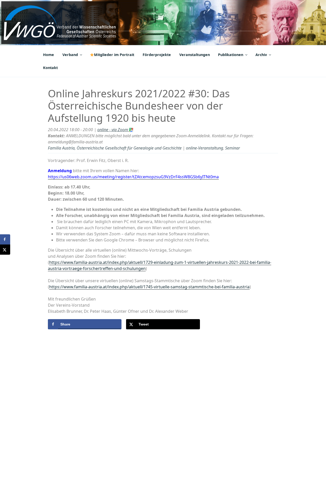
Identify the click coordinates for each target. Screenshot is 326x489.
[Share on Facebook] (5, 239)
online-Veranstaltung (204, 148)
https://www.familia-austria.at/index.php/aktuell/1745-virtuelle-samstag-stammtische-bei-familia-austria (149, 287)
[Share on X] (5, 249)
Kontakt (50, 67)
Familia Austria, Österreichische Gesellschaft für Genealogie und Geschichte (115, 148)
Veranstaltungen (194, 54)
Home (48, 54)
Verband (70, 54)
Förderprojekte (157, 54)
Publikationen (230, 54)
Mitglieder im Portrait (114, 54)
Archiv (261, 54)
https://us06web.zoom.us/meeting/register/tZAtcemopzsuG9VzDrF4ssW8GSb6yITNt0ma (133, 177)
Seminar (232, 148)
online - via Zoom (113, 129)
